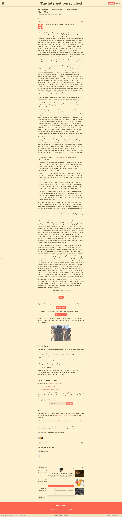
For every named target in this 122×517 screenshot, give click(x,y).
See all (40, 497)
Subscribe (111, 3)
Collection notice (23, 515)
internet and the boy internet (51, 389)
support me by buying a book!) (64, 415)
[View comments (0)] (43, 21)
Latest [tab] (42, 467)
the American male (53, 383)
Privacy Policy (70, 490)
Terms (19, 515)
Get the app (66, 515)
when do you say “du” (64, 393)
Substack (109, 515)
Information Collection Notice (60, 490)
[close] (73, 468)
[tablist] (43, 451)
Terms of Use (67, 488)
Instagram (62, 421)
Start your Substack (58, 515)
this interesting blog (61, 157)
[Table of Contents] (1, 258)
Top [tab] (39, 467)
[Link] (36, 346)
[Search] (103, 3)
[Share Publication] (106, 3)
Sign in (118, 3)
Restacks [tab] (46, 451)
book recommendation (77, 421)
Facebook (53, 421)
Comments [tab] (41, 451)
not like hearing (50, 386)
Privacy (16, 515)
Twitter (48, 421)
